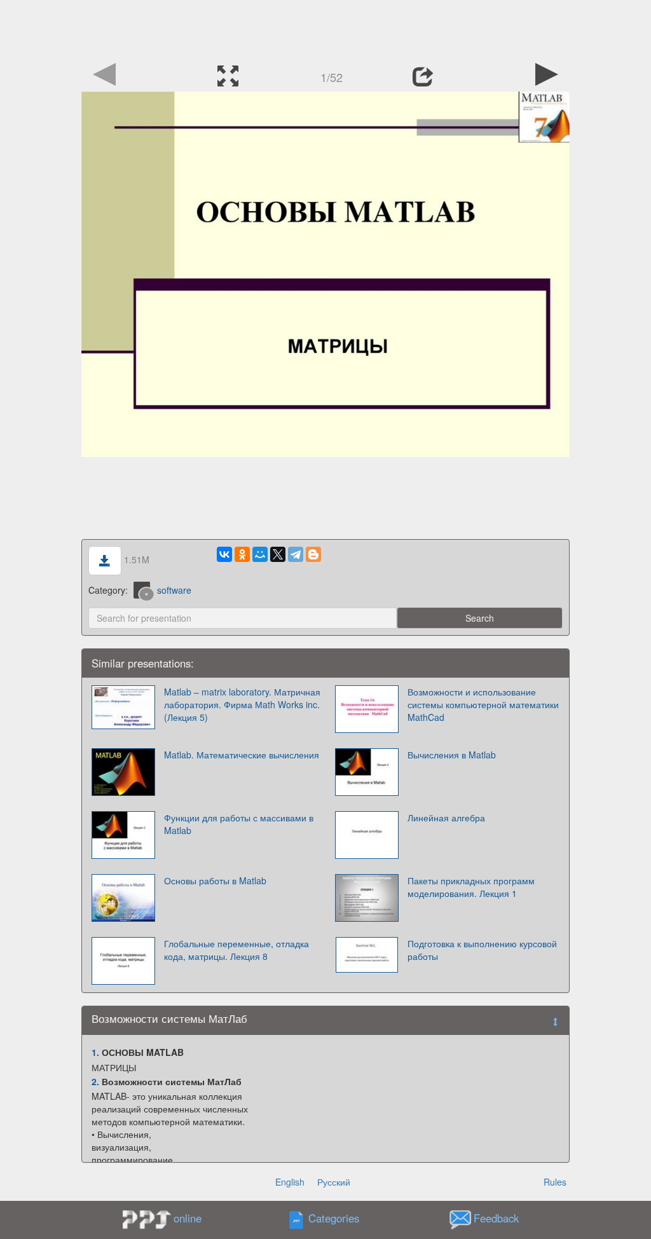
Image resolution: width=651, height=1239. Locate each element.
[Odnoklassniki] (242, 554)
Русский (333, 1181)
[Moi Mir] (260, 554)
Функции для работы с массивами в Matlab (238, 824)
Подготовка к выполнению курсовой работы (482, 949)
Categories (333, 1218)
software (174, 590)
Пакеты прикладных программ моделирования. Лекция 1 (471, 887)
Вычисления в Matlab (452, 754)
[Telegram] (295, 554)
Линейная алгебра (446, 817)
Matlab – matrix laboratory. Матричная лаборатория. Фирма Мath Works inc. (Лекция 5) (242, 704)
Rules (555, 1181)
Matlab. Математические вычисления (241, 754)
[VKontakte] (224, 554)
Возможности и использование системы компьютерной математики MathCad (483, 704)
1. (95, 1052)
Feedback (496, 1218)
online (188, 1218)
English (290, 1181)
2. (95, 1081)
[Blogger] (313, 554)
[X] (277, 554)
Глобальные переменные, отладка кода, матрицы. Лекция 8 (236, 949)
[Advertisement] (325, 28)
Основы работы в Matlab (215, 880)
